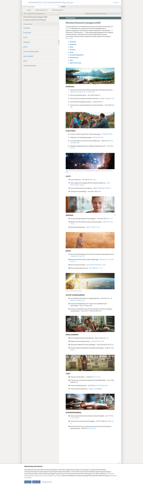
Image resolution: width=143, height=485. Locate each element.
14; (110, 259)
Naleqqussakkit (47, 482)
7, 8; (77, 92)
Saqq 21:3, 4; (93, 389)
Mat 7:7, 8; (90, 227)
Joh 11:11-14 (96, 377)
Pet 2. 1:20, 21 (79, 185)
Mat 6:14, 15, (75, 256)
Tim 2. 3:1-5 (91, 92)
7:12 (82, 256)
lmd (25, 13)
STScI (85, 170)
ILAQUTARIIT (27, 33)
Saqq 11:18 (110, 98)
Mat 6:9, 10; (73, 300)
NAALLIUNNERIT (28, 56)
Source (67, 172)
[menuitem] (119, 6)
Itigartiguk (36, 482)
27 (69, 28)
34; (80, 256)
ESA (69, 170)
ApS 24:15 (104, 385)
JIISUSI (25, 47)
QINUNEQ (26, 42)
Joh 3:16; (96, 265)
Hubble (93, 170)
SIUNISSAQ (26, 28)
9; (72, 143)
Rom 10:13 (92, 179)
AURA (88, 170)
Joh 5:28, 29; (97, 385)
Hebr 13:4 (76, 143)
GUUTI (25, 37)
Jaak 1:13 (105, 338)
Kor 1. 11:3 (98, 268)
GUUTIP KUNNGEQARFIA (31, 51)
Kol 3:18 (100, 137)
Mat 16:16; (90, 265)
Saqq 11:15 (81, 300)
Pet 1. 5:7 (109, 218)
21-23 (77, 418)
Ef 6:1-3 (72, 148)
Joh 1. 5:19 (100, 341)
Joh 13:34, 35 (91, 428)
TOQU (25, 61)
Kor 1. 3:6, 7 (69, 38)
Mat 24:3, (73, 92)
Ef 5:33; (104, 134)
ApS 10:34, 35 (106, 188)
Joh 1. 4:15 (102, 265)
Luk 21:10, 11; (83, 92)
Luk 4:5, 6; (94, 341)
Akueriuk (28, 482)
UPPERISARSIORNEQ (29, 66)
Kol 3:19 (109, 134)
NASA (67, 170)
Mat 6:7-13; (106, 222)
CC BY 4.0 (110, 170)
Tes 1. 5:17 (96, 227)
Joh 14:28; (92, 268)
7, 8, (107, 259)
